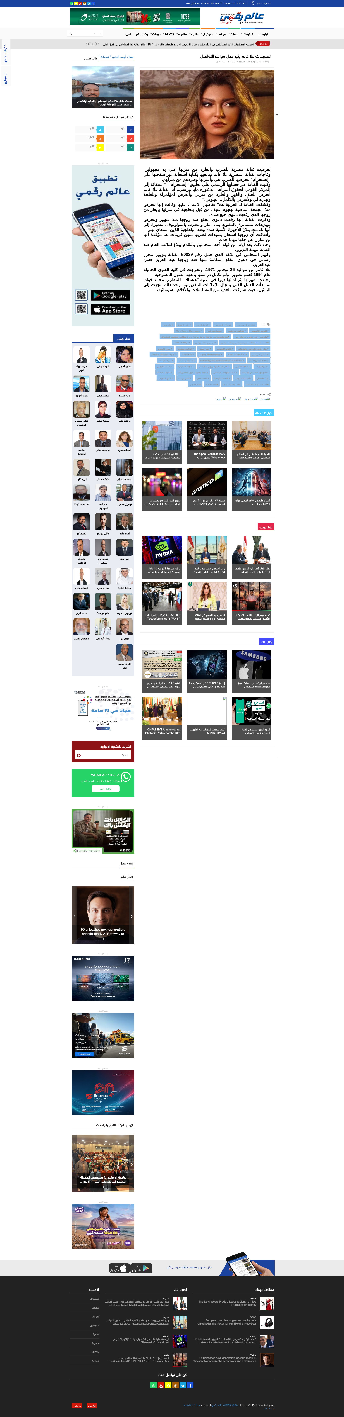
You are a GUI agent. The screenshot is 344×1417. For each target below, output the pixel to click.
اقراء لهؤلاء (123, 338)
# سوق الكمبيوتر (165, 348)
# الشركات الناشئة (164, 372)
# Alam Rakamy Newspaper (189, 330)
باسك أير (81, 533)
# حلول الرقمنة (184, 324)
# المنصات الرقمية (222, 378)
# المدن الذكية (212, 384)
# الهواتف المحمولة (185, 348)
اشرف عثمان (103, 478)
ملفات (234, 33)
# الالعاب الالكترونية (224, 348)
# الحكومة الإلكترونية (232, 384)
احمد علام (125, 533)
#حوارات (95, 1361)
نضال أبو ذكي (103, 638)
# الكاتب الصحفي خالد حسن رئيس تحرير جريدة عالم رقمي (245, 342)
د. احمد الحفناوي (81, 451)
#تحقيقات (94, 1299)
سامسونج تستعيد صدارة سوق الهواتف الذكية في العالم (254, 684)
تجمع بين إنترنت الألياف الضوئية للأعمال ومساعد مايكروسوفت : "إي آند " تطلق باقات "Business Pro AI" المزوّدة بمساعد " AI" (139, 1360)
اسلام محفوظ (81, 503)
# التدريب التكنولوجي (260, 330)
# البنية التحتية (205, 348)
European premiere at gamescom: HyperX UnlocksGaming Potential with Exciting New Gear (226, 1321)
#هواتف (95, 1316)
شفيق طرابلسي (81, 560)
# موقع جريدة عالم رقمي (205, 342)
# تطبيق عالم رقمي (260, 354)
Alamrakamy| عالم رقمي (224, 1404)
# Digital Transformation (210, 354)
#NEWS (95, 1352)
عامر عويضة (103, 612)
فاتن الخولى (124, 366)
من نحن (77, 1405)
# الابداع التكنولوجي (243, 378)
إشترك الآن (105, 788)
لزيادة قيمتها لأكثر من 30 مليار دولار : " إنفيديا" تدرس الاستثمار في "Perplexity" (163, 571)
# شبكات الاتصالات (223, 324)
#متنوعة (95, 1343)
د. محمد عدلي (103, 449)
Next (131, 915)
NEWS (169, 33)
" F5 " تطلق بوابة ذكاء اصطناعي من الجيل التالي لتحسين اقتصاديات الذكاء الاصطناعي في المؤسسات (103, 933)
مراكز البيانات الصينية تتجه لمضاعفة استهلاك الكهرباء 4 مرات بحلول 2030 (162, 457)
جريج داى (124, 638)
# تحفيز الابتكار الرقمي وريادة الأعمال (214, 366)
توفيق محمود (124, 503)
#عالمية (96, 1334)
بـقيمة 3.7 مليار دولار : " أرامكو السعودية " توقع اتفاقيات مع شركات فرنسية (208, 503)
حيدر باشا (124, 558)
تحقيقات (248, 33)
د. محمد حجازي (124, 478)
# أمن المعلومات (166, 360)
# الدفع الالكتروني (242, 366)
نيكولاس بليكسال (103, 560)
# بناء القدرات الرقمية (237, 330)
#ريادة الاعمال (263, 378)
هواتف (222, 33)
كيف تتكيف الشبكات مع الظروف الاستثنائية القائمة (207, 730)
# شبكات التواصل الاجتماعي (225, 372)
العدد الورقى (7, 54)
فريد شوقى (103, 366)
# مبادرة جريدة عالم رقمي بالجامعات (253, 348)
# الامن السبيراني (165, 378)
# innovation (188, 354)
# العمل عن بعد (184, 378)
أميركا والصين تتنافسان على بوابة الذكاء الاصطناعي (252, 501)
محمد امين (81, 612)
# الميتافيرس (195, 384)
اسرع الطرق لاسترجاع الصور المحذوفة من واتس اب (255, 730)
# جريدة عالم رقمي (215, 330)
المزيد (128, 33)
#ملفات (95, 1307)
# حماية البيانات (262, 366)
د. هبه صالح (103, 420)
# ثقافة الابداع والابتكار (259, 360)
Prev (74, 915)
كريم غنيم (82, 478)
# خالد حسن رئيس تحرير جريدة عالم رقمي (252, 336)
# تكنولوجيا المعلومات (246, 324)
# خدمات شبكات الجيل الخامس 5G (193, 372)
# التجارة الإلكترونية (186, 366)
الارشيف (7, 78)
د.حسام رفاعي (81, 638)
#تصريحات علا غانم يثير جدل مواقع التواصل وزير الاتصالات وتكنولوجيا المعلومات (195, 336)
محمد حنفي (103, 395)
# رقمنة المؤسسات (186, 360)
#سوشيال (94, 1325)
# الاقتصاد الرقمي (165, 366)
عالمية (194, 33)
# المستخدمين (203, 378)
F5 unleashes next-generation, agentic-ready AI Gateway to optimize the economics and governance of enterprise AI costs (224, 1360)
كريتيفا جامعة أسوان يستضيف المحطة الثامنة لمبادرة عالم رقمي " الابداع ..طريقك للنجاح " (103, 1181)
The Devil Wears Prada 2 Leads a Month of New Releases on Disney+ (227, 1302)
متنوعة (182, 33)
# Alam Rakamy (182, 342)
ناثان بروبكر (103, 533)
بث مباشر (142, 33)
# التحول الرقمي (203, 324)
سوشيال (208, 33)
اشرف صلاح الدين (124, 665)
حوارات (156, 33)
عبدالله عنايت (124, 587)
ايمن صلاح (124, 395)
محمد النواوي (82, 395)
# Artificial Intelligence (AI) (164, 354)
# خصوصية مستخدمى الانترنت (255, 372)
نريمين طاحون (124, 612)
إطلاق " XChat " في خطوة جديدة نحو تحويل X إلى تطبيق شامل (207, 684)
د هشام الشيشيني (103, 505)
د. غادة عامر (125, 420)
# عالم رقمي (168, 324)
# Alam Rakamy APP (237, 354)
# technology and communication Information (222, 360)
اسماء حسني (124, 449)
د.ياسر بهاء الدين (81, 368)
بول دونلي (103, 587)
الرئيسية (264, 33)
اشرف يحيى (81, 587)
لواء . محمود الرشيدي (81, 422)
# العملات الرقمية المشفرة (257, 384)
